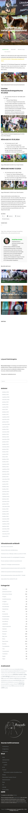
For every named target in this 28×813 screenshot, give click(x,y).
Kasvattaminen (5, 606)
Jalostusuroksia (5, 759)
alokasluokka (16, 671)
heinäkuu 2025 (5, 412)
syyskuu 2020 (5, 511)
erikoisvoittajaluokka (9, 671)
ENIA (3, 757)
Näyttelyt (20, 49)
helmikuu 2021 (5, 499)
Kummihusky (5, 621)
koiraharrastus (4, 685)
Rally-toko (4, 636)
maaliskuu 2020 (5, 523)
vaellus (6, 687)
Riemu (3, 638)
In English (4, 601)
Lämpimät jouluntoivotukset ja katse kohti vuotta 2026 (13, 568)
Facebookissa (5, 746)
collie (4, 231)
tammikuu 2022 (5, 474)
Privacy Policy (5, 789)
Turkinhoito (5, 653)
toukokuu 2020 (5, 518)
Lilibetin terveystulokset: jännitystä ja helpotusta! (12, 571)
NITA (3, 767)
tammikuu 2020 (5, 528)
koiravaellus (13, 672)
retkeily (17, 672)
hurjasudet (17, 676)
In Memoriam (5, 604)
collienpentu (17, 678)
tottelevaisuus (4, 680)
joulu (12, 674)
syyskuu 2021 (5, 484)
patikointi (11, 678)
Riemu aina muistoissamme (7, 546)
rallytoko (3, 682)
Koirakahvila (5, 614)
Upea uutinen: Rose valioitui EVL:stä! (9, 578)
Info (3, 784)
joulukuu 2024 (5, 421)
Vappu (23, 49)
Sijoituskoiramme (6, 779)
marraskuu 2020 (6, 506)
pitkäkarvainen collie (5, 233)
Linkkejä (4, 787)
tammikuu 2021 (5, 501)
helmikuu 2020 (5, 526)
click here (15, 795)
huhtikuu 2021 (5, 494)
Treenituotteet (5, 651)
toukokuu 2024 (5, 431)
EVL (20, 671)
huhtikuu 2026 (5, 394)
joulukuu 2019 (5, 531)
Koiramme (4, 762)
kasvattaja (18, 680)
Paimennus (4, 589)
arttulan (22, 680)
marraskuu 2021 (6, 479)
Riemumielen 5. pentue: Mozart (9, 777)
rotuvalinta (11, 684)
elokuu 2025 (5, 409)
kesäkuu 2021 (5, 489)
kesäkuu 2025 (5, 414)
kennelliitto (6, 669)
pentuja (8, 680)
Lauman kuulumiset (6, 626)
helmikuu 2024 (5, 436)
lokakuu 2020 (5, 509)
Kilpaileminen (5, 609)
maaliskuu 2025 (5, 416)
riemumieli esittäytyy (19, 669)
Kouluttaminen (5, 619)
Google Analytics (17, 797)
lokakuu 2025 (5, 404)
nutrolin (2, 674)
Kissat (3, 611)
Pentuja (4, 774)
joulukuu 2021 (5, 476)
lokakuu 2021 (5, 481)
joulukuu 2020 (5, 504)
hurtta (2, 669)
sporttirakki (13, 680)
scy (1, 676)
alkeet (9, 672)
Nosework (4, 631)
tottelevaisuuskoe (4, 672)
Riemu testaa (5, 641)
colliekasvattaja (7, 674)
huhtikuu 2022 (5, 466)
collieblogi (8, 231)
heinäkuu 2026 (5, 392)
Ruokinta (4, 643)
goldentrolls (12, 676)
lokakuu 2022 (5, 451)
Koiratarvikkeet (5, 616)
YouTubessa (5, 751)
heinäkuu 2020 (5, 513)
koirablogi (13, 231)
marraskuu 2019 (6, 533)
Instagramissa (5, 749)
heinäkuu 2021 (5, 486)
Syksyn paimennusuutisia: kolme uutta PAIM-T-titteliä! (13, 575)
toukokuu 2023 (5, 446)
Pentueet (4, 633)
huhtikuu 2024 (5, 434)
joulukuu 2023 (5, 441)
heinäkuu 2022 (5, 459)
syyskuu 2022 (5, 454)
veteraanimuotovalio (15, 233)
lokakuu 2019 (5, 536)
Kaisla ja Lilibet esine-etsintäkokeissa (9, 550)
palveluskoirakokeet (6, 591)
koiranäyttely (19, 231)
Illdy (5, 809)
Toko (3, 648)
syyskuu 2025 (5, 407)
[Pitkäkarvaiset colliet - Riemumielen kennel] (9, 8)
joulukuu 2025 (5, 402)
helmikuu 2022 (5, 471)
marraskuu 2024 (6, 424)
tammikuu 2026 (5, 399)
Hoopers (4, 596)
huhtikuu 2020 (5, 521)
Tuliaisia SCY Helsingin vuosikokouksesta (10, 564)
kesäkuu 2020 (5, 516)
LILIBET (5, 764)
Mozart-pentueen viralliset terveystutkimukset (11, 560)
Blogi (3, 782)
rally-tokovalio (12, 669)
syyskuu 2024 (5, 426)
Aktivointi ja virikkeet (7, 594)
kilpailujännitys (11, 682)
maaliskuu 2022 (5, 469)
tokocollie (21, 685)
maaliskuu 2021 (5, 496)
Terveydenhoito (5, 646)
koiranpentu (3, 684)
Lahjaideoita (5, 624)
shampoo (3, 671)
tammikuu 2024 (5, 439)
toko (12, 685)
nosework (16, 682)
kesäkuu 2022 (5, 461)
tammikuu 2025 (5, 419)
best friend (9, 685)
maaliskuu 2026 (5, 397)
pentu (7, 684)
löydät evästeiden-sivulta (22, 802)
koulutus (21, 676)
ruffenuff (15, 684)
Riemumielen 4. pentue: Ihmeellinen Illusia (13, 772)
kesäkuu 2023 (5, 444)
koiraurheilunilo (24, 671)
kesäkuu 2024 (5, 429)
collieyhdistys (21, 682)
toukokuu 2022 (5, 464)
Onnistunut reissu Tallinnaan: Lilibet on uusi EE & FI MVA (13, 553)
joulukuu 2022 (5, 449)
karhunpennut (22, 672)
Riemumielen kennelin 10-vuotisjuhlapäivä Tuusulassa (13, 557)
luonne (6, 682)
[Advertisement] (14, 702)
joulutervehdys (6, 678)
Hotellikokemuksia (6, 599)
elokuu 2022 (5, 456)
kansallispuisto (23, 678)
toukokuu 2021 (5, 491)
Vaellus (3, 656)
